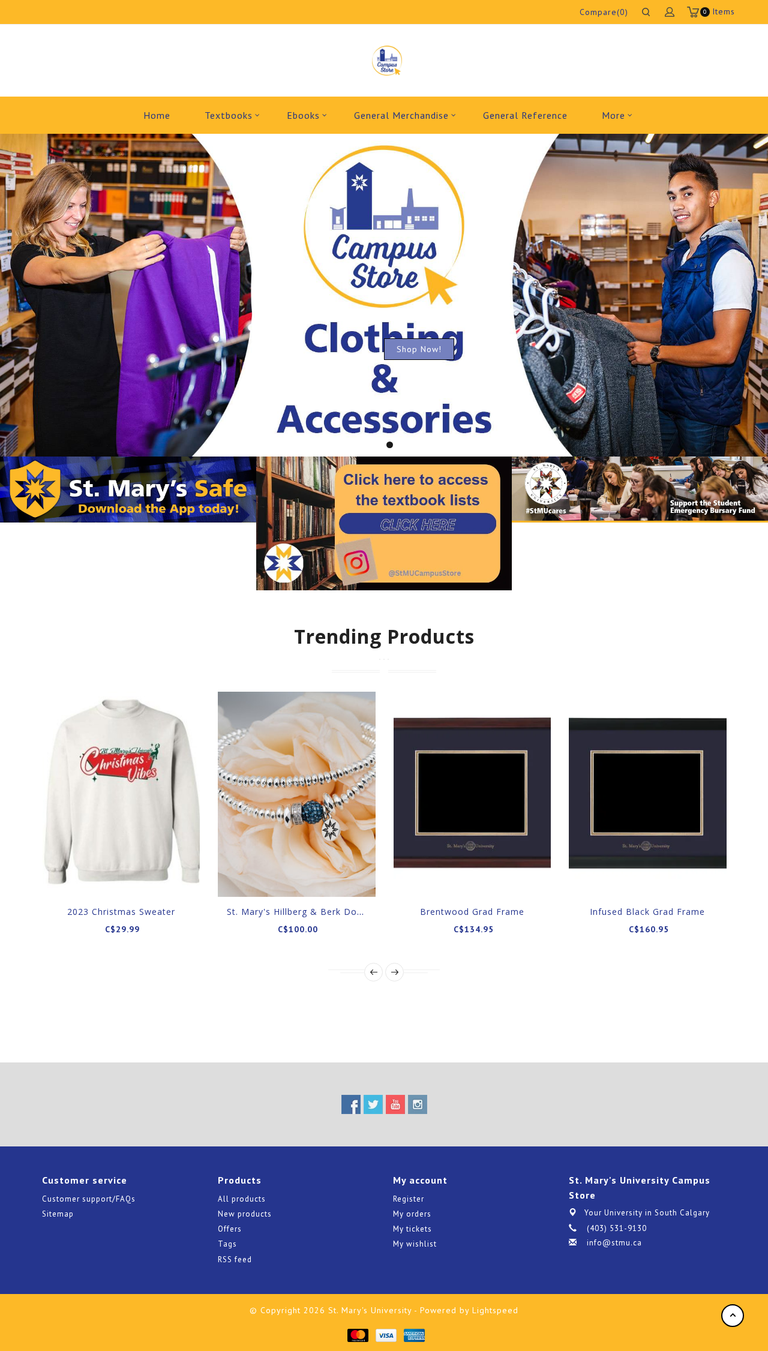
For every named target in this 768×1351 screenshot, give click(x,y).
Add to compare (134, 876)
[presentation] (373, 972)
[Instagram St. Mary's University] (417, 1104)
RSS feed (235, 1259)
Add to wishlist (107, 876)
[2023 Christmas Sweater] (121, 794)
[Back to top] (732, 1315)
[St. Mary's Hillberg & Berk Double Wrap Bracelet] (297, 794)
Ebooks (303, 115)
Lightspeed (495, 1310)
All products (242, 1199)
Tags (227, 1244)
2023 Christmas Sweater (121, 911)
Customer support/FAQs (89, 1199)
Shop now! (419, 349)
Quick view (161, 876)
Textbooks (229, 115)
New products (245, 1214)
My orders (412, 1214)
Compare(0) (604, 12)
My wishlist (415, 1244)
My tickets (412, 1229)
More (613, 115)
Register (408, 1199)
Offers (230, 1229)
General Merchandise (401, 115)
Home (156, 115)
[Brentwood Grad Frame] (472, 794)
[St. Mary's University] (386, 61)
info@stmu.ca (614, 1243)
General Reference (525, 115)
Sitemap (58, 1214)
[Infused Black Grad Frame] (648, 794)
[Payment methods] (357, 1334)
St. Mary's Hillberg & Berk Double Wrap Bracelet (334, 911)
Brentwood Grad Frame (472, 911)
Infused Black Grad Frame (647, 911)
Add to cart (80, 876)
